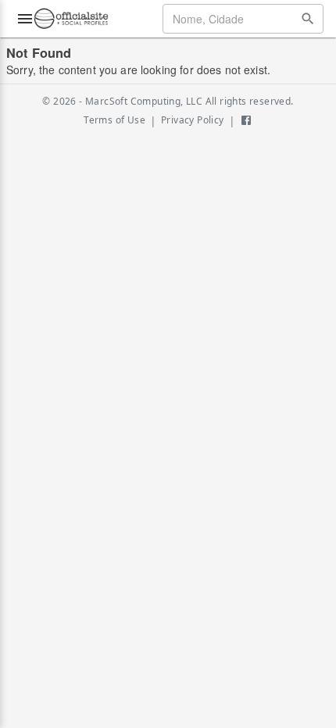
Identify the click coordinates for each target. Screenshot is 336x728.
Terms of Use (114, 120)
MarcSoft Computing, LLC (143, 101)
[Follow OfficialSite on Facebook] (246, 120)
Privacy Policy (192, 120)
